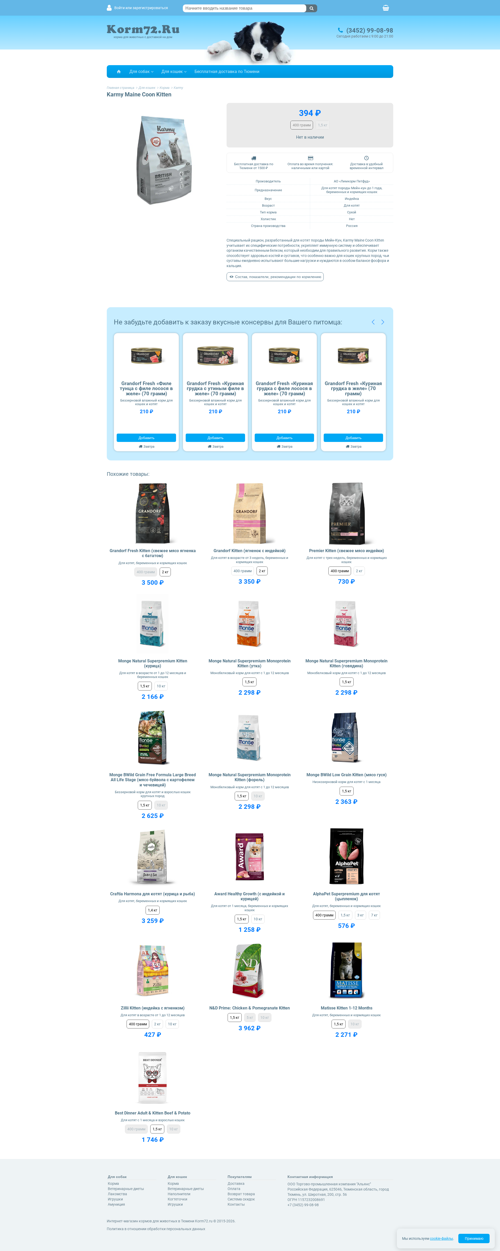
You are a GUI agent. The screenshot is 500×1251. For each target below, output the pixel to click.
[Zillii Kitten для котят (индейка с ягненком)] (153, 971)
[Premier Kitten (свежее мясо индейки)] (346, 514)
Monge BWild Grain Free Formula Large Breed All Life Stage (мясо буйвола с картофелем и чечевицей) (152, 779)
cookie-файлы (441, 1238)
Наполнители (179, 1194)
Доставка (236, 1183)
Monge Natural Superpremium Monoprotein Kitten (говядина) (346, 663)
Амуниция (116, 1204)
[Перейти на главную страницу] (119, 71)
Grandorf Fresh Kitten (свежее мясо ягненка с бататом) (153, 553)
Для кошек (172, 71)
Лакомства (117, 1194)
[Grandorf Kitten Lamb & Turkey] (249, 514)
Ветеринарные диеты (126, 1189)
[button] (373, 322)
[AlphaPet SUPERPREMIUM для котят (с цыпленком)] (346, 857)
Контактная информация (310, 1177)
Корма (113, 1183)
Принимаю (474, 1238)
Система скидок (241, 1199)
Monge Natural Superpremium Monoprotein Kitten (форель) (250, 777)
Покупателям (240, 1177)
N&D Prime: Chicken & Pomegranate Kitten (249, 1008)
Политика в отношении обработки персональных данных (156, 1229)
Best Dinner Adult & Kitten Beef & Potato (152, 1113)
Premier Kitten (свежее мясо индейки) (346, 550)
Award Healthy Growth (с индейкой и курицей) (249, 896)
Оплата (234, 1189)
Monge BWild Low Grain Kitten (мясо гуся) (347, 774)
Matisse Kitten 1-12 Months (346, 1008)
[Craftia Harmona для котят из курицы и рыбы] (153, 857)
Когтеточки (177, 1199)
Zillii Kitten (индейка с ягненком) (153, 1008)
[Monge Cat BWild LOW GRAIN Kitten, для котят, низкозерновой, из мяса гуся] (346, 738)
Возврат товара (241, 1194)
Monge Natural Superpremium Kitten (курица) (152, 663)
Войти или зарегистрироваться (141, 8)
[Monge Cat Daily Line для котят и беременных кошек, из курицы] (153, 623)
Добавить (146, 438)
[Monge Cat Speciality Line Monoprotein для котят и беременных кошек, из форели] (249, 738)
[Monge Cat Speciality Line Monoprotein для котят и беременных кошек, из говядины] (346, 623)
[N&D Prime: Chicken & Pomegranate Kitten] (249, 971)
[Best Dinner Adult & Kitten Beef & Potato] (153, 1076)
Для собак (139, 71)
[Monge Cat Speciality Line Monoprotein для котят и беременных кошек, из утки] (249, 623)
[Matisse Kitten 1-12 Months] (346, 971)
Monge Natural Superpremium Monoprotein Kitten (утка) (250, 663)
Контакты (236, 1204)
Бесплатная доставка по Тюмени (227, 71)
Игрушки (115, 1199)
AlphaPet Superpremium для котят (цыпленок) (346, 896)
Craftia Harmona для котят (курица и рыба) (152, 893)
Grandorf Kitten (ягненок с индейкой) (250, 550)
